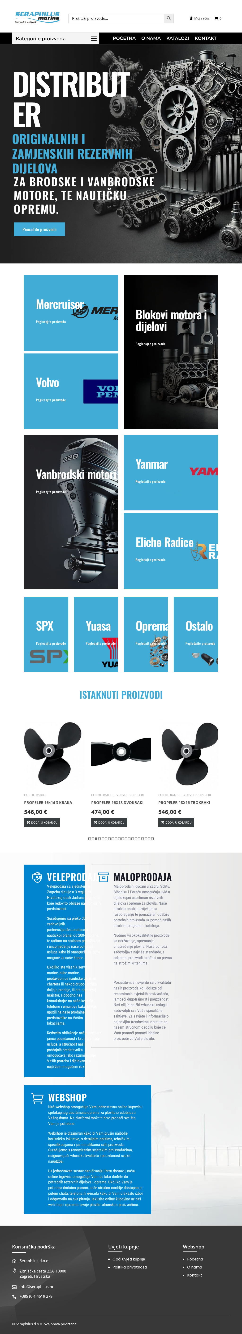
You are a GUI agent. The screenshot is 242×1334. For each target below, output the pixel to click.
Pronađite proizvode (39, 229)
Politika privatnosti (129, 1267)
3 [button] (96, 838)
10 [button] (119, 838)
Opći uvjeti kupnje (128, 1259)
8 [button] (113, 838)
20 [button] (152, 838)
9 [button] (116, 838)
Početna (195, 1259)
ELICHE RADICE (35, 795)
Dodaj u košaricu (44, 823)
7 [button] (109, 838)
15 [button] (136, 838)
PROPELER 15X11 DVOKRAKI (184, 802)
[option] (54, 773)
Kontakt (194, 1275)
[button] (27, 781)
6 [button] (106, 838)
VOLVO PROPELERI (63, 795)
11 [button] (122, 838)
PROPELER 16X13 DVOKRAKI (50, 802)
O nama (194, 1267)
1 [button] (89, 838)
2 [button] (93, 838)
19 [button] (149, 838)
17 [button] (142, 838)
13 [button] (129, 838)
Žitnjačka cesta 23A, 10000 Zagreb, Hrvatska (43, 1273)
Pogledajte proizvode (51, 321)
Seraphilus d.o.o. (34, 1260)
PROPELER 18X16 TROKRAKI (117, 802)
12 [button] (126, 838)
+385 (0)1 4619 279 (36, 1296)
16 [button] (139, 838)
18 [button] (146, 838)
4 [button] (99, 838)
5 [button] (103, 838)
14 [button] (132, 838)
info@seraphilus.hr (37, 1286)
